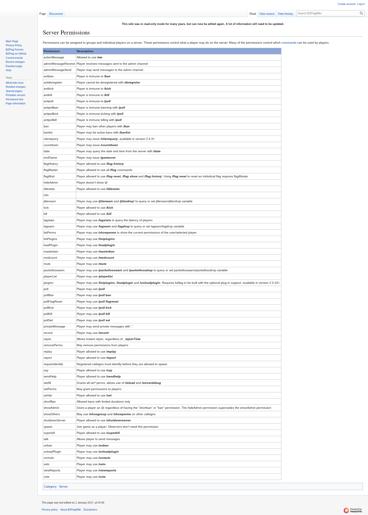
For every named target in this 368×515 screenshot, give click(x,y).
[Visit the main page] (19, 17)
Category (50, 486)
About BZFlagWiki (70, 509)
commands (289, 42)
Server (63, 486)
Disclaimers (90, 509)
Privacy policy (50, 509)
